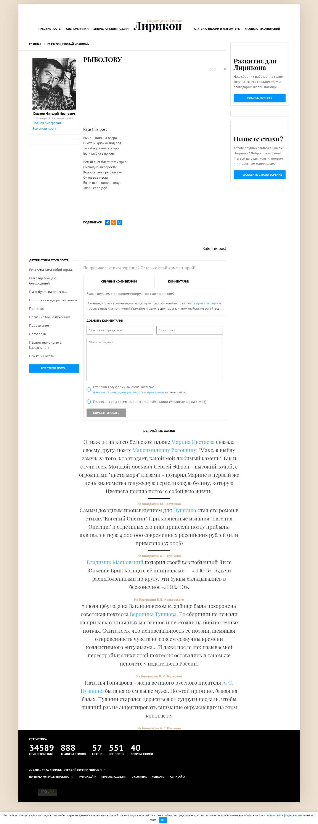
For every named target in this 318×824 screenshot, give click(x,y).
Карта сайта (177, 776)
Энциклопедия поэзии (110, 29)
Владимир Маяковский (115, 562)
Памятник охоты (41, 356)
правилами (155, 392)
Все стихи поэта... (54, 368)
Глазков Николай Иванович (68, 44)
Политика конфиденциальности (50, 776)
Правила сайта (87, 776)
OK (163, 820)
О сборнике (139, 776)
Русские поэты (50, 29)
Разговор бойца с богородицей (42, 280)
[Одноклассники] (113, 222)
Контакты (158, 776)
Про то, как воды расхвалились (53, 300)
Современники (77, 29)
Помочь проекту (259, 98)
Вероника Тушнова (153, 614)
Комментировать (106, 413)
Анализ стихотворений (262, 29)
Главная (35, 44)
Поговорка (37, 334)
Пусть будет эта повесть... (48, 291)
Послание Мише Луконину (49, 317)
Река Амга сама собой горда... (51, 269)
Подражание (39, 325)
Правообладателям (114, 776)
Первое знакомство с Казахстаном (45, 345)
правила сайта (207, 303)
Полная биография (47, 123)
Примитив (37, 308)
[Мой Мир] (119, 222)
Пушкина (184, 510)
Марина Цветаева (193, 441)
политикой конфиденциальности (118, 392)
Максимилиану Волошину (164, 449)
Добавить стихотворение (262, 175)
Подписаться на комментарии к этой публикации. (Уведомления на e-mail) (149, 401)
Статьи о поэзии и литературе (217, 29)
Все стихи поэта (44, 128)
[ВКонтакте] (107, 222)
